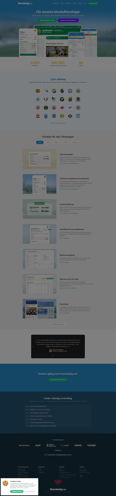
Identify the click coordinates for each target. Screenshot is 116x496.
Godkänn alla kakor (17, 491)
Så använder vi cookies (22, 487)
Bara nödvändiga (30, 491)
